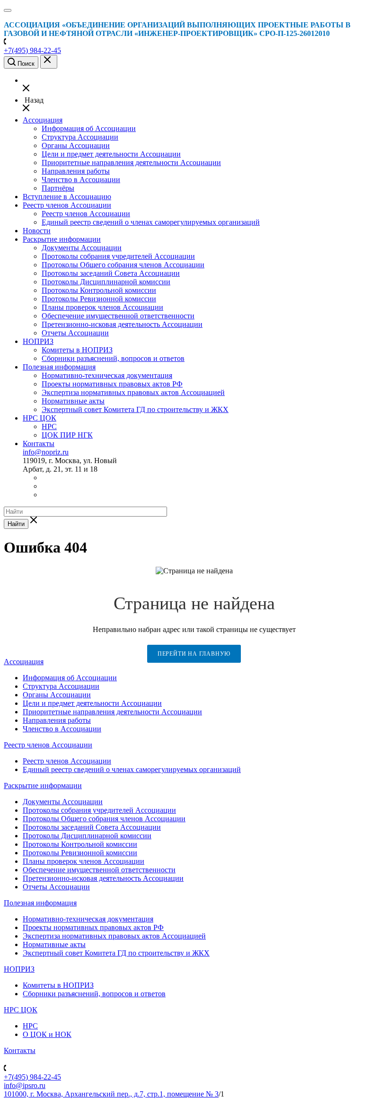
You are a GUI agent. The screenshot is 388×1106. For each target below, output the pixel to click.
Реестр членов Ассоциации (67, 205)
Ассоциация (42, 120)
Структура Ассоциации (80, 137)
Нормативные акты (73, 401)
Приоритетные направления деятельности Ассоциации (131, 162)
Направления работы (76, 171)
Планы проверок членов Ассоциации (102, 307)
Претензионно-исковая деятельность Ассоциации (122, 324)
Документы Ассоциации (82, 248)
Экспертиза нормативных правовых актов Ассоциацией (133, 392)
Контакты (38, 443)
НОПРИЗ (38, 341)
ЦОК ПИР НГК (67, 435)
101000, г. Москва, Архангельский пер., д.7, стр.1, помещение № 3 (111, 1094)
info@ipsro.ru (24, 1085)
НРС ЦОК (39, 418)
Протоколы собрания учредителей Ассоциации (118, 256)
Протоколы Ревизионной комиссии (99, 299)
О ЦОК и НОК (47, 1034)
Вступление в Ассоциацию (67, 197)
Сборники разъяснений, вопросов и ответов (113, 358)
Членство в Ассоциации (81, 180)
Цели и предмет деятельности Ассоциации (111, 154)
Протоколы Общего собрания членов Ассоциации (123, 265)
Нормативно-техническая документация (107, 375)
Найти (16, 523)
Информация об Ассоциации (89, 128)
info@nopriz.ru (46, 452)
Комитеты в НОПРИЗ (77, 350)
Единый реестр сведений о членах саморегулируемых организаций (151, 222)
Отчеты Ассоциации (75, 333)
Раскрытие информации (62, 239)
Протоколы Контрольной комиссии (99, 290)
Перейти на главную (194, 654)
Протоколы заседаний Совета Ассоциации (111, 273)
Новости (37, 231)
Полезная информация (59, 367)
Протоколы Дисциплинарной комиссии (106, 282)
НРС (49, 426)
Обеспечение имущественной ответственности (118, 316)
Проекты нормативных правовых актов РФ (112, 384)
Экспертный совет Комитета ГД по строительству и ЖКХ (135, 409)
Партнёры (58, 188)
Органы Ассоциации (76, 145)
